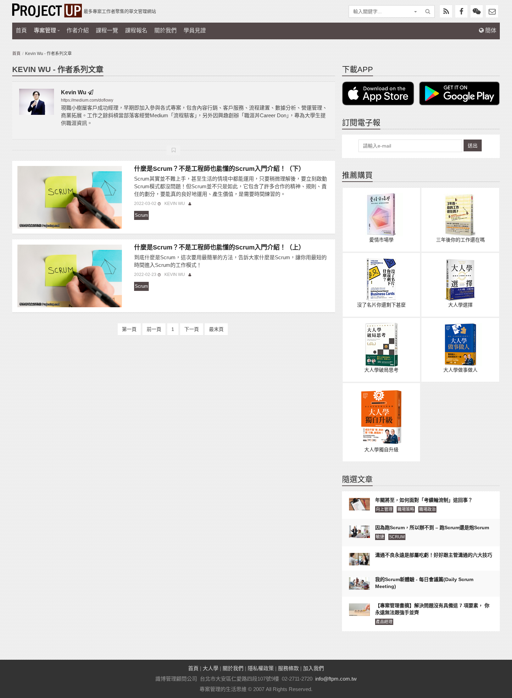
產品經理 (384, 621)
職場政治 (427, 509)
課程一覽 (107, 30)
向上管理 (384, 509)
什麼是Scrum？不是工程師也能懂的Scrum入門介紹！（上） (219, 247)
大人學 (210, 668)
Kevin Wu (73, 92)
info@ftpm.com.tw (336, 679)
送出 (473, 145)
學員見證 (195, 30)
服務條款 (288, 668)
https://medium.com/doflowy (87, 100)
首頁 (21, 30)
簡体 (490, 30)
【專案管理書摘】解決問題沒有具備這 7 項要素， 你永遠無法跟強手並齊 (432, 609)
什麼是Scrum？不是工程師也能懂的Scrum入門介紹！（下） (219, 168)
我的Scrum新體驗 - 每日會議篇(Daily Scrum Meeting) (424, 583)
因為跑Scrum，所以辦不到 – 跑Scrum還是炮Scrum (432, 527)
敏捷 (380, 536)
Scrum (141, 215)
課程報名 (136, 30)
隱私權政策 (261, 668)
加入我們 (313, 668)
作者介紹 (78, 30)
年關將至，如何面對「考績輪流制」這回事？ (424, 500)
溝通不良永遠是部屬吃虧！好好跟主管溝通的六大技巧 (433, 555)
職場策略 (405, 509)
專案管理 (45, 30)
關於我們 (165, 30)
